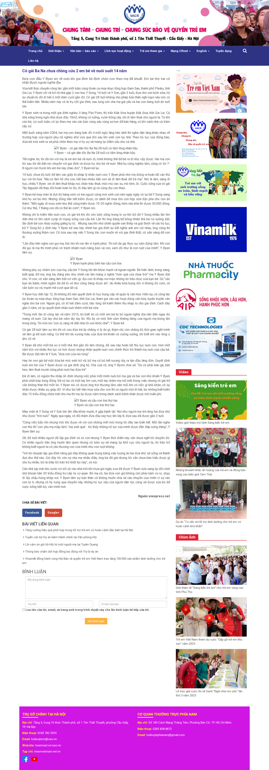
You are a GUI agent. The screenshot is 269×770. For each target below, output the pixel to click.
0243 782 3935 (47, 733)
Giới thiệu (55, 51)
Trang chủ (35, 51)
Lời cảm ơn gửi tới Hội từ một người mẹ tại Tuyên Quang (61, 544)
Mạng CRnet (180, 51)
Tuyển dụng (223, 51)
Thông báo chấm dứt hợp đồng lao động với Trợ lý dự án (61, 551)
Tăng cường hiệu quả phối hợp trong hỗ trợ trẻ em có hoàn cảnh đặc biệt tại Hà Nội (79, 530)
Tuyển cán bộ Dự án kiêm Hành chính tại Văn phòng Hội (61, 537)
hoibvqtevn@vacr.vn (44, 739)
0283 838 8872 (162, 729)
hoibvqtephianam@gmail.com (166, 735)
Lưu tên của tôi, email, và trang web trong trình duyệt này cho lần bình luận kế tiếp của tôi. (87, 610)
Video (183, 372)
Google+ (53, 512)
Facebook (32, 512)
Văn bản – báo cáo (83, 51)
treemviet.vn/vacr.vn (48, 745)
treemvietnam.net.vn (47, 751)
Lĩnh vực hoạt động (118, 51)
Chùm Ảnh (187, 537)
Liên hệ (33, 61)
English (202, 51)
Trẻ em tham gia (151, 51)
